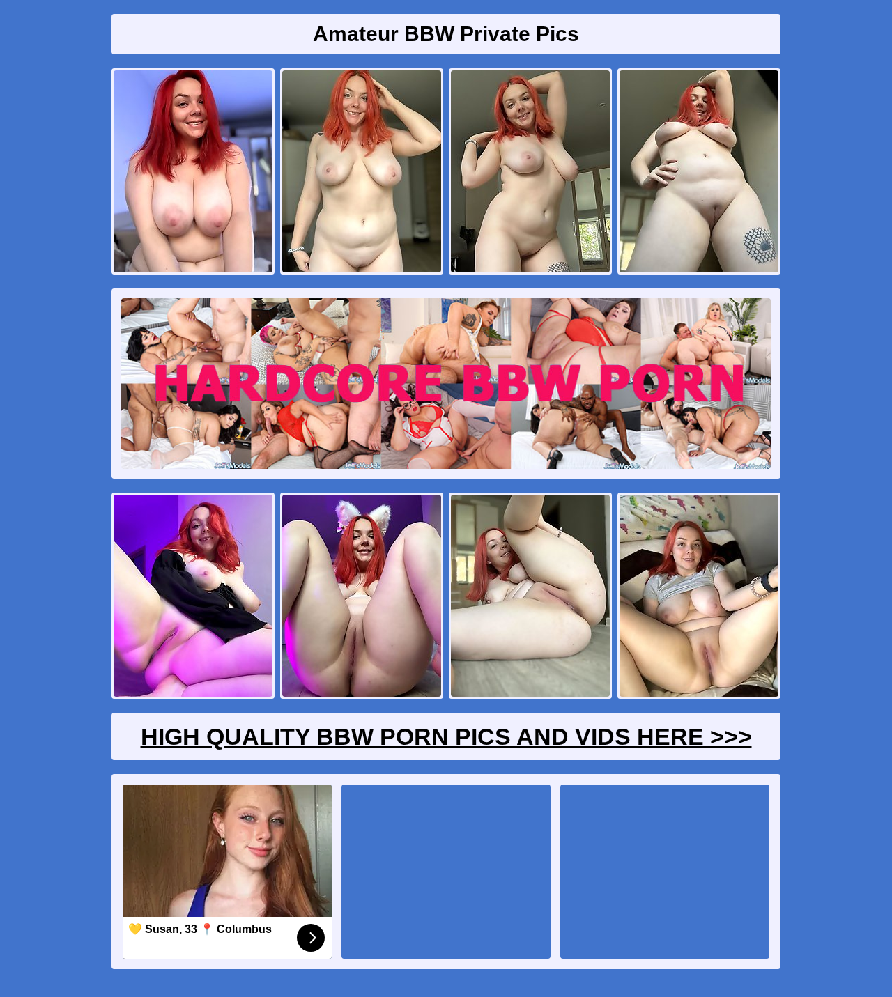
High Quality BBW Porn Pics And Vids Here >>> (446, 736)
